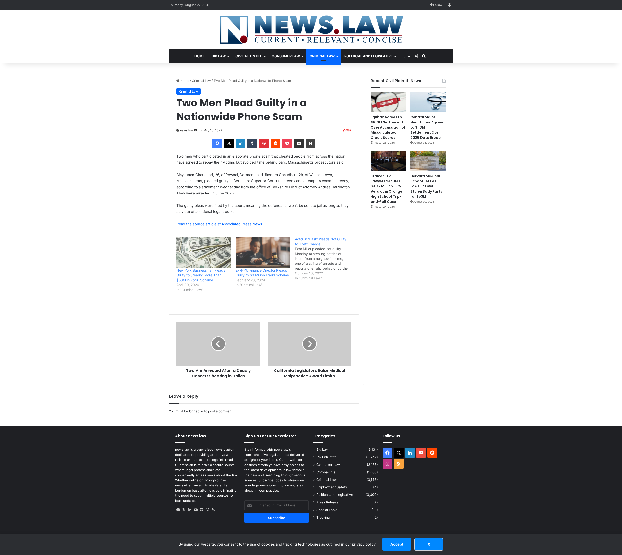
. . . (404, 56)
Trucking (323, 517)
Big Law (219, 56)
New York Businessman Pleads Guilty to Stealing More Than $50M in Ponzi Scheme (200, 275)
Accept (396, 544)
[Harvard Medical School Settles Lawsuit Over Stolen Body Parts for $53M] (428, 161)
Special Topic (326, 510)
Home (199, 56)
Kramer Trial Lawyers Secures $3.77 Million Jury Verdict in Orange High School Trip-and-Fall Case (386, 189)
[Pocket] (287, 143)
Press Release (327, 502)
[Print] (310, 143)
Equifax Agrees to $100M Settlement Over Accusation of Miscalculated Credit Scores (388, 127)
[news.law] (311, 29)
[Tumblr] (252, 143)
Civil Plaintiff (248, 56)
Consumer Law (286, 56)
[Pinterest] (264, 143)
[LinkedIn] (240, 143)
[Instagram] (207, 510)
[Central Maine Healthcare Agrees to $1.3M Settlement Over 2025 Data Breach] (428, 102)
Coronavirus (325, 472)
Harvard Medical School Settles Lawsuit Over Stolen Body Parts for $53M (426, 186)
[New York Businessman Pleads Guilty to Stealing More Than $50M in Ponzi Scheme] (203, 252)
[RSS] (213, 510)
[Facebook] (217, 143)
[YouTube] (196, 510)
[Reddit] (275, 143)
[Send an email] (195, 130)
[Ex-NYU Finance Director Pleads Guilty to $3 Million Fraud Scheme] (263, 252)
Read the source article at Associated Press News (219, 224)
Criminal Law (322, 56)
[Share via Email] (299, 143)
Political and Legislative (368, 56)
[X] (229, 143)
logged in (196, 411)
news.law (186, 130)
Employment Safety (331, 487)
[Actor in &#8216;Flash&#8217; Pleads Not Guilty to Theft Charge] (324, 259)
